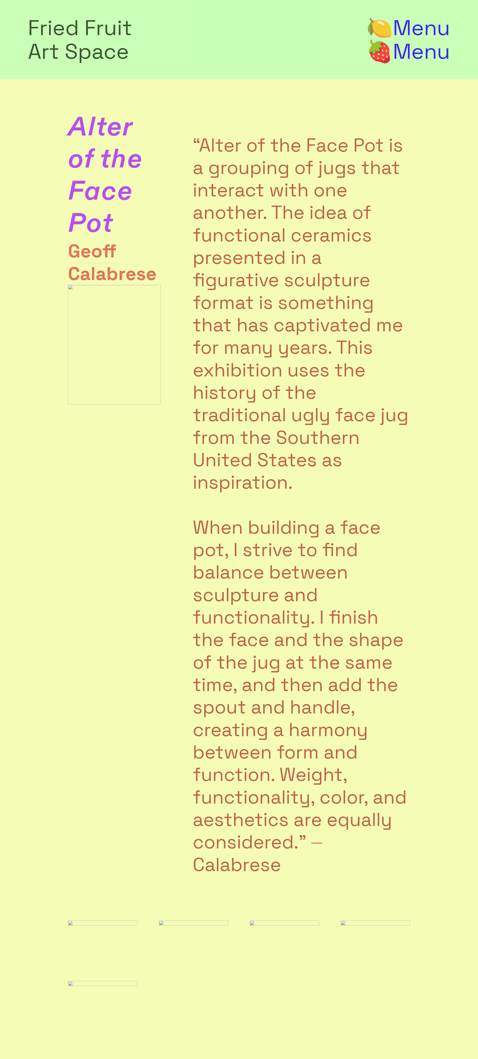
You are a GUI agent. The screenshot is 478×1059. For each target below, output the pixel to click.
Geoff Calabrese (112, 262)
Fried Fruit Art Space (80, 39)
